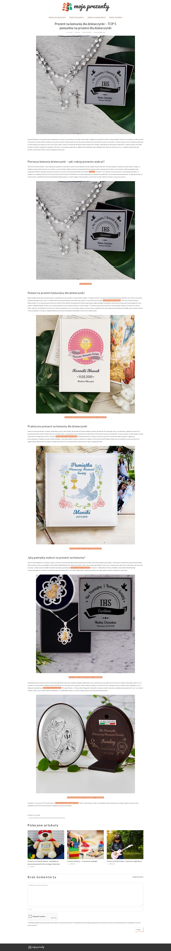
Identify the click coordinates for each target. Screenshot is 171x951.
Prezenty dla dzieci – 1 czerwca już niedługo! (82, 861)
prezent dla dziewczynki (46, 818)
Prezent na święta (115, 17)
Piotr (70, 32)
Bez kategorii (87, 32)
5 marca (77, 32)
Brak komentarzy (42, 877)
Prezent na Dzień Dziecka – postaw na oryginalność (124, 861)
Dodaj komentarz (138, 877)
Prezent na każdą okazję (97, 17)
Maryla (72, 863)
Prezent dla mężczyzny (57, 17)
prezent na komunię (59, 818)
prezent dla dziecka (34, 818)
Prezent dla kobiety (76, 17)
